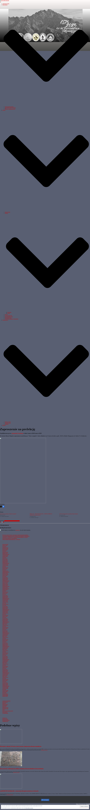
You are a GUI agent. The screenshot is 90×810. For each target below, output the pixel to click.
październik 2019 (5, 580)
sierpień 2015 (5, 611)
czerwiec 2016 (5, 601)
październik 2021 (5, 563)
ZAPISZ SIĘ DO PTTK (11, 107)
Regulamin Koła (8, 317)
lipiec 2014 (4, 624)
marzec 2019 (4, 583)
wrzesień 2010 (5, 673)
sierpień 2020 (5, 573)
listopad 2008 (5, 696)
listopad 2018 (5, 585)
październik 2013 (5, 632)
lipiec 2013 (4, 636)
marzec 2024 (4, 549)
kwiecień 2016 (5, 604)
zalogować (17, 530)
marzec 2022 (4, 558)
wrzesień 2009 (5, 687)
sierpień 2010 (5, 675)
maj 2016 (4, 603)
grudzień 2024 (5, 547)
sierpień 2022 (5, 556)
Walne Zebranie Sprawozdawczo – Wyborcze (11, 539)
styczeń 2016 (5, 606)
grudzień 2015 (5, 607)
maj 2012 (4, 651)
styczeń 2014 (5, 630)
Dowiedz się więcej (44, 750)
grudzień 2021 (5, 560)
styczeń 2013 (5, 642)
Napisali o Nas (8, 423)
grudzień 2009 (5, 683)
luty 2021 (4, 569)
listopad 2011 (5, 658)
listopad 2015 (5, 608)
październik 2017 (5, 588)
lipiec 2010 (4, 676)
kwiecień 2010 (5, 679)
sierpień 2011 (5, 661)
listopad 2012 (5, 645)
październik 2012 (5, 646)
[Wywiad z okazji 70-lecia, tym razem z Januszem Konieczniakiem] (11, 743)
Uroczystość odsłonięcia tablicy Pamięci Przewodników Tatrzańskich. (15, 536)
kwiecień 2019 (5, 582)
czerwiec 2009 (5, 688)
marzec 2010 (4, 680)
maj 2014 (4, 626)
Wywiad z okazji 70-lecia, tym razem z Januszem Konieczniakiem (15, 535)
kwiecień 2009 (5, 690)
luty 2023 (4, 551)
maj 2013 (4, 638)
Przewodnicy (5, 712)
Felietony (7, 424)
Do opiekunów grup (9, 316)
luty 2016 (4, 605)
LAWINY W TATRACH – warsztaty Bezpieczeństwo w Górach (15, 537)
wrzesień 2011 (5, 660)
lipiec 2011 (4, 662)
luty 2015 (4, 617)
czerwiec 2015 (5, 613)
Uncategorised (5, 713)
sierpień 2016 (5, 600)
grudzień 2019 (5, 578)
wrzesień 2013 (5, 634)
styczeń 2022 (5, 559)
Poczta (8, 313)
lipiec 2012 (4, 649)
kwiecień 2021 (5, 567)
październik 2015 (5, 609)
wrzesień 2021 (5, 564)
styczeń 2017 (5, 595)
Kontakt (4, 425)
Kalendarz (9, 312)
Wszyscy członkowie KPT (10, 109)
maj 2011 (4, 665)
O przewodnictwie (8, 315)
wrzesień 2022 (5, 555)
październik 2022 (5, 554)
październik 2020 (5, 572)
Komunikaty (4, 705)
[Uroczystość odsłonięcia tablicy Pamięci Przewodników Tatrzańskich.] (11, 765)
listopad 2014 (5, 620)
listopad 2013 (5, 631)
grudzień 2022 (5, 552)
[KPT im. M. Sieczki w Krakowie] (4, 0)
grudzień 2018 (5, 584)
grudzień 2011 (5, 657)
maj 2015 (4, 614)
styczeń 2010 (5, 682)
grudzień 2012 (5, 644)
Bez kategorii (14, 520)
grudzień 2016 (5, 596)
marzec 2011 (4, 667)
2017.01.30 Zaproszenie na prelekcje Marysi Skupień (68, 513)
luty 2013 (4, 641)
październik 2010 (5, 672)
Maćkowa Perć (8, 421)
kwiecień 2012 (5, 652)
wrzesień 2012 (5, 647)
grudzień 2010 (5, 670)
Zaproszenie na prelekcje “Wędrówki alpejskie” (8, 513)
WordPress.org (5, 721)
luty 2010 (4, 681)
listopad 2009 (5, 685)
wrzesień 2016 (5, 599)
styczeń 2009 (5, 693)
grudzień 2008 (5, 694)
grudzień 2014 (5, 619)
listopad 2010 (5, 671)
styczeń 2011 (4, 669)
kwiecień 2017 (5, 592)
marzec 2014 (4, 628)
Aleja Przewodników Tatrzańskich (11, 318)
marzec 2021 (4, 568)
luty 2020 (4, 576)
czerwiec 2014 (5, 625)
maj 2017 (4, 590)
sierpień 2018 (5, 587)
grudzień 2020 (5, 570)
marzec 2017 (4, 593)
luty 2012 (4, 655)
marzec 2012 (4, 654)
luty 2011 (4, 668)
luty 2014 (4, 629)
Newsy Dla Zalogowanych (7, 710)
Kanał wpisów (5, 719)
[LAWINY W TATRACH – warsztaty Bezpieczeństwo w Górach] (11, 788)
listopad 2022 (5, 553)
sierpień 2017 (5, 589)
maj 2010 (4, 678)
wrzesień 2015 (5, 610)
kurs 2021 (4, 706)
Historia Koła (7, 212)
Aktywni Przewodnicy (9, 106)
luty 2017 (4, 594)
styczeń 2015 (5, 618)
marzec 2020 (4, 575)
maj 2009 (4, 689)
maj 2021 (4, 566)
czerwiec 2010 (5, 677)
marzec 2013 (4, 640)
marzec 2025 (4, 545)
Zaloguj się (4, 718)
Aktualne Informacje (8, 520)
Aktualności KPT (5, 3)
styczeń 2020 (5, 577)
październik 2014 (5, 621)
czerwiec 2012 (5, 650)
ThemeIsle (88, 804)
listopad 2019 (5, 579)
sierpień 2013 (5, 635)
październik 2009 (5, 686)
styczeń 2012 (5, 656)
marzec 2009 (4, 691)
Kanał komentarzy (6, 720)
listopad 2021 (5, 562)
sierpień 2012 (5, 648)
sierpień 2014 (5, 623)
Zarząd (6, 314)
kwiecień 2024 (5, 548)
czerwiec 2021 (5, 565)
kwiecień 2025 (5, 544)
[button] (46, 105)
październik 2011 (5, 659)
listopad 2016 (5, 597)
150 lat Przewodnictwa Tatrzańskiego (9, 538)
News (18, 520)
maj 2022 (4, 557)
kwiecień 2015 (5, 615)
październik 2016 (5, 598)
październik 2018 (5, 586)
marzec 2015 (4, 616)
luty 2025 (4, 546)
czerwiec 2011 (5, 663)
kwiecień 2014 (5, 627)
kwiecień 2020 (5, 574)
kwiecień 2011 (5, 666)
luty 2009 (4, 692)
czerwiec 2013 (5, 637)
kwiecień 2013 (5, 639)
